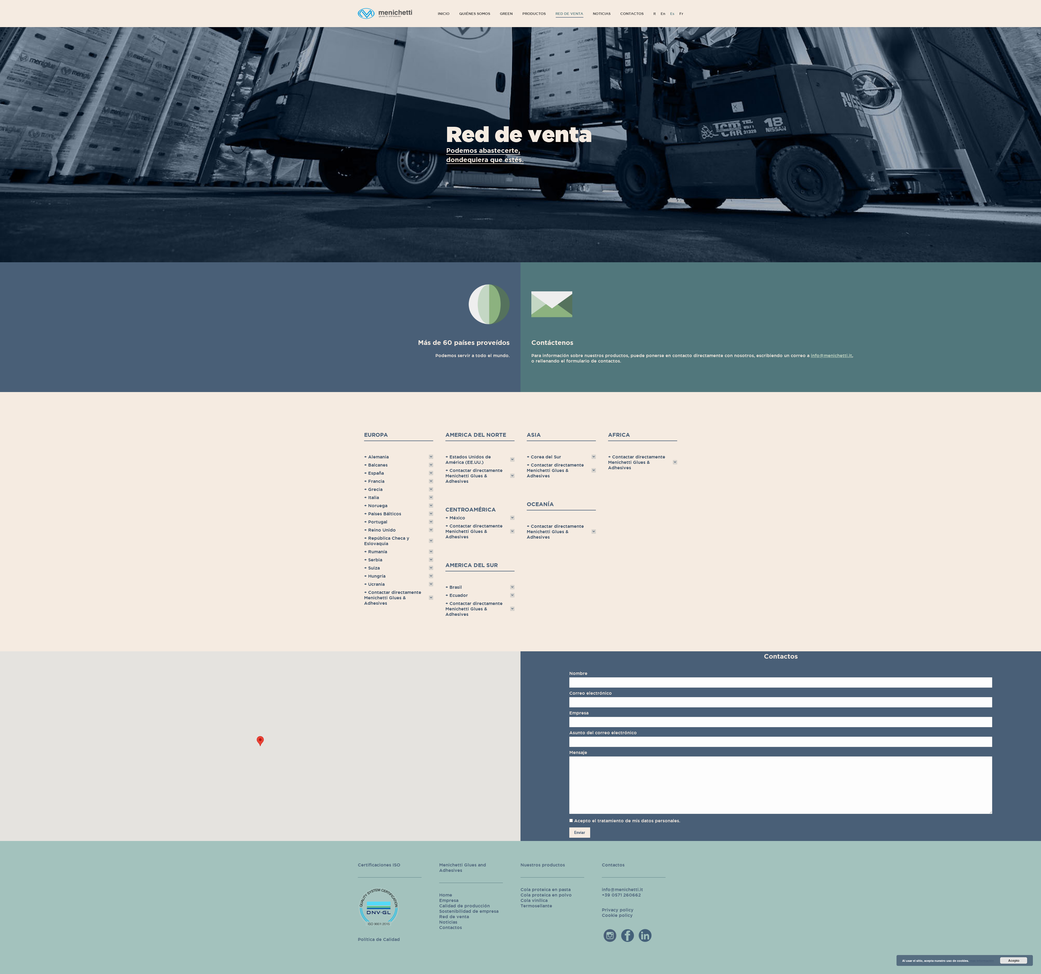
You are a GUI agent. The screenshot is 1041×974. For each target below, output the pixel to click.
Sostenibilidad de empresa (469, 911)
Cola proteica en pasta (545, 889)
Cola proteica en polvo (546, 894)
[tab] (398, 457)
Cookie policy (617, 915)
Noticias (448, 922)
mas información (982, 961)
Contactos (450, 927)
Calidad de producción (464, 905)
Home (445, 894)
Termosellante (536, 905)
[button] (260, 741)
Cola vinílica (534, 900)
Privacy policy (618, 909)
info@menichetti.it (831, 355)
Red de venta (454, 916)
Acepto (1013, 960)
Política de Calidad (379, 939)
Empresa (448, 900)
